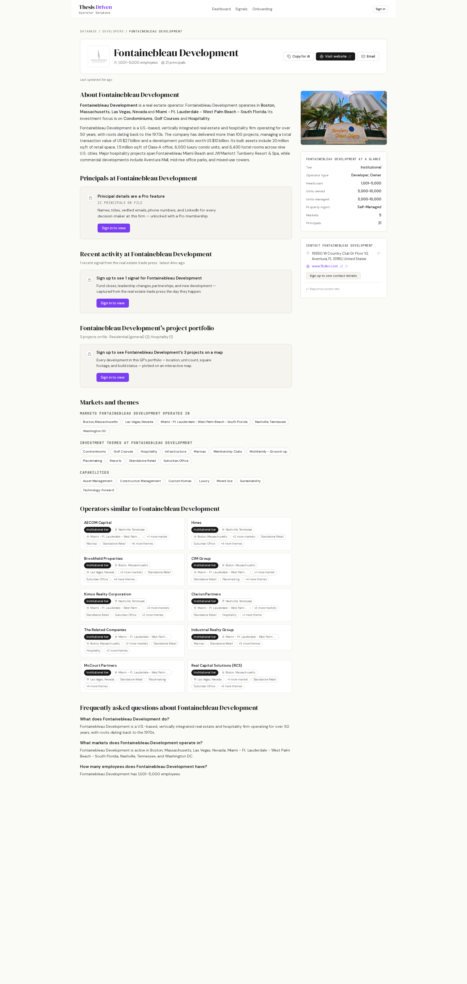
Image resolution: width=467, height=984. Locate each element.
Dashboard (221, 9)
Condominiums (94, 451)
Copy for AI (301, 56)
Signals (241, 9)
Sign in (380, 9)
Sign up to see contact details (333, 276)
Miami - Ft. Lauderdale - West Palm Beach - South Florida (204, 422)
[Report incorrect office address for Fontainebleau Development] (378, 253)
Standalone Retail (142, 461)
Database (88, 31)
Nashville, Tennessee (270, 422)
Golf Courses (123, 451)
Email (371, 56)
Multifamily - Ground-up (268, 451)
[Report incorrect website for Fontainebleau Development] (346, 266)
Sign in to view (114, 228)
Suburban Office (176, 461)
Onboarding (262, 9)
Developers (113, 31)
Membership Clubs (228, 451)
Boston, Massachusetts (100, 422)
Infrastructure (175, 451)
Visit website (336, 56)
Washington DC (94, 431)
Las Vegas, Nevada (139, 422)
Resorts (115, 461)
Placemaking (92, 461)
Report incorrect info (325, 289)
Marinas (200, 451)
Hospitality (149, 451)
